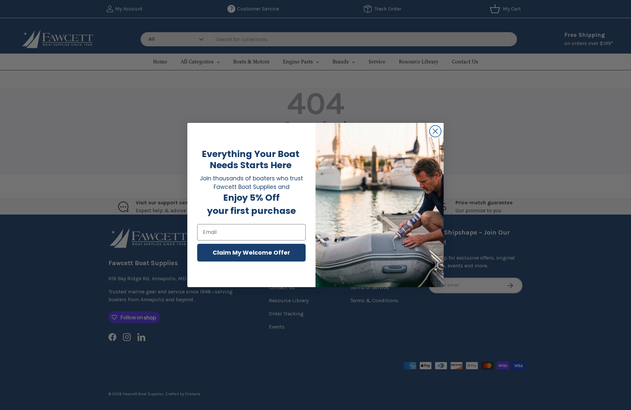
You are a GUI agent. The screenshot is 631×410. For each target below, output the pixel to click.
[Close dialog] (435, 131)
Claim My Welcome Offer (251, 252)
